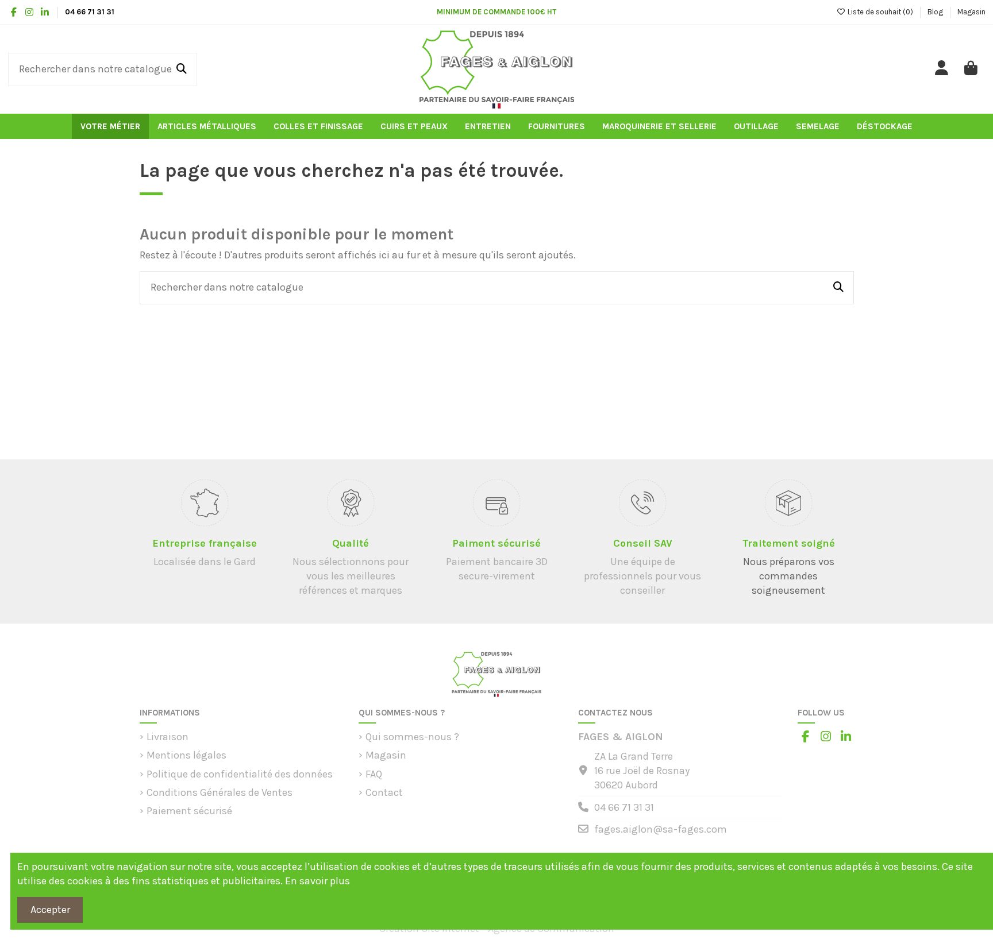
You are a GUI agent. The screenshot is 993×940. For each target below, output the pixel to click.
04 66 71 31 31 (624, 807)
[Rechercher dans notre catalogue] (181, 69)
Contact (384, 792)
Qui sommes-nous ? (412, 736)
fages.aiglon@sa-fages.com (660, 829)
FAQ (373, 774)
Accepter (50, 909)
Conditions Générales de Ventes (219, 792)
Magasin (971, 11)
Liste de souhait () (880, 11)
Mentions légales (186, 755)
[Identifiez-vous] (942, 69)
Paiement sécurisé (189, 810)
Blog (936, 11)
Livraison (167, 736)
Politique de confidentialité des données (240, 774)
